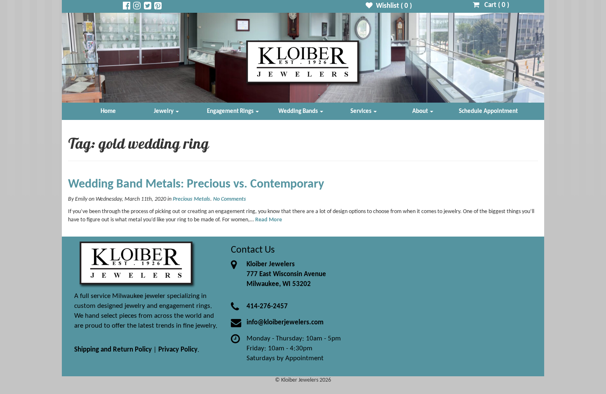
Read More (268, 220)
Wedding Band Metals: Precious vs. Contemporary (196, 184)
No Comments (229, 199)
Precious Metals (191, 199)
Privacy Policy (177, 349)
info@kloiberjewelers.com (285, 322)
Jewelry (164, 111)
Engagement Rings (231, 111)
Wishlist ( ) (392, 5)
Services (361, 111)
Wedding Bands (298, 111)
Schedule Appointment (488, 111)
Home (108, 111)
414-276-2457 (267, 306)
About (420, 111)
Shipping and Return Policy (113, 349)
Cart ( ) (494, 5)
